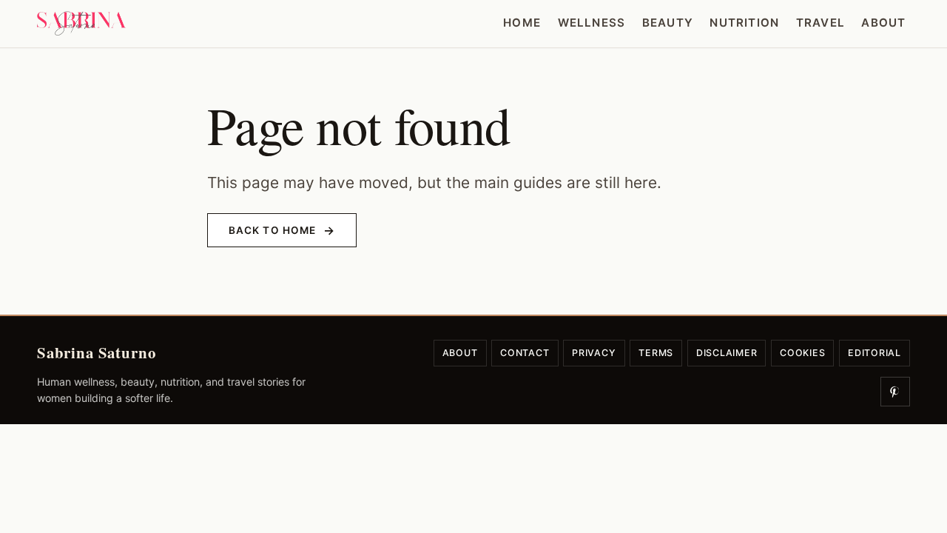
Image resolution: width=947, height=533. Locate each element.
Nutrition (744, 23)
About (883, 23)
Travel (820, 23)
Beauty (667, 23)
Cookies (802, 352)
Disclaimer (727, 352)
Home (522, 23)
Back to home (272, 230)
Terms (655, 352)
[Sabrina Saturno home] (81, 23)
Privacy (594, 352)
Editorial (874, 352)
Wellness (592, 23)
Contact (524, 352)
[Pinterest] (895, 391)
